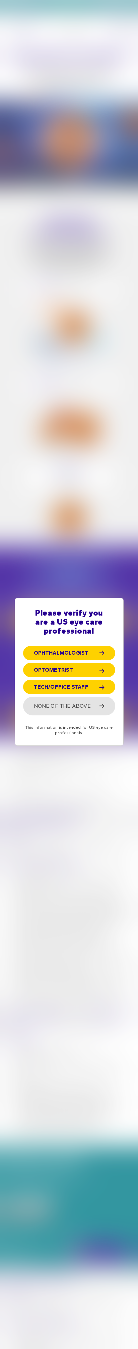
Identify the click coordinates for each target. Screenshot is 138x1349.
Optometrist (53, 670)
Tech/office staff (61, 687)
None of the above (62, 706)
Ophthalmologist (61, 653)
